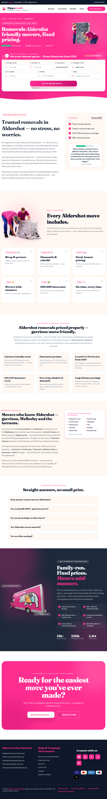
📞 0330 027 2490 (67, 715)
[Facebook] (91, 756)
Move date (59, 63)
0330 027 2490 (98, 2)
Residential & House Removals (14, 753)
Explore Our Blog (44, 774)
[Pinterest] (79, 763)
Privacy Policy (63, 788)
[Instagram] (79, 756)
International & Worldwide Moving (15, 768)
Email (74, 71)
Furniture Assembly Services (13, 764)
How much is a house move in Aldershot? (53, 499)
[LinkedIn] (85, 756)
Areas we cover (15, 19)
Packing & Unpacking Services (13, 760)
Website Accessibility (66, 791)
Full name (9, 71)
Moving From (11, 63)
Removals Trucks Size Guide (48, 757)
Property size (77, 63)
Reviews (73, 9)
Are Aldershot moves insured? (53, 527)
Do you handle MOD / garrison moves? (53, 509)
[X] (97, 756)
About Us (41, 764)
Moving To (35, 63)
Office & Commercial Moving (13, 757)
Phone (41, 71)
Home (4, 19)
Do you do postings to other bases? (53, 518)
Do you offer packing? (53, 536)
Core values (62, 9)
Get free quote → (96, 9)
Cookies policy (93, 788)
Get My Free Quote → (41, 715)
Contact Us (42, 767)
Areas (82, 9)
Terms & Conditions (78, 788)
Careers (41, 771)
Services (51, 9)
